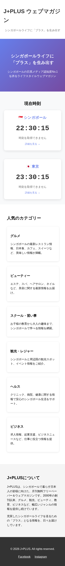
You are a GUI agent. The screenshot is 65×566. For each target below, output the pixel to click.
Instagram (41, 556)
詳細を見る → (32, 143)
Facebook (24, 556)
